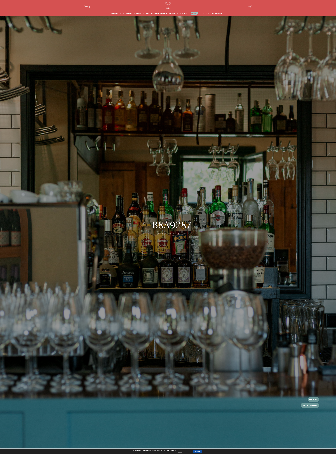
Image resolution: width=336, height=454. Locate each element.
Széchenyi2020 (182, 13)
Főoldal (114, 13)
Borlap (129, 13)
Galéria (172, 13)
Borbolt (194, 13)
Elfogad (197, 451)
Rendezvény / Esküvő (159, 13)
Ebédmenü (137, 13)
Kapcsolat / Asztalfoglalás (213, 13)
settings (180, 452)
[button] (310, 405)
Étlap (122, 13)
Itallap (146, 13)
